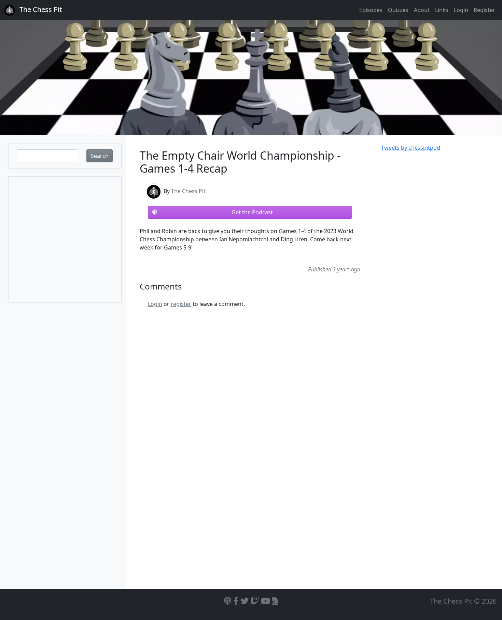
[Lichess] (275, 600)
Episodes (370, 10)
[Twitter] (245, 600)
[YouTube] (266, 600)
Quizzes (398, 10)
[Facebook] (236, 600)
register (181, 304)
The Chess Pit (188, 191)
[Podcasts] (228, 600)
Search (100, 156)
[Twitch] (256, 600)
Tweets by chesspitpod (410, 147)
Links (441, 10)
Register (484, 10)
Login (461, 10)
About (422, 10)
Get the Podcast (252, 212)
